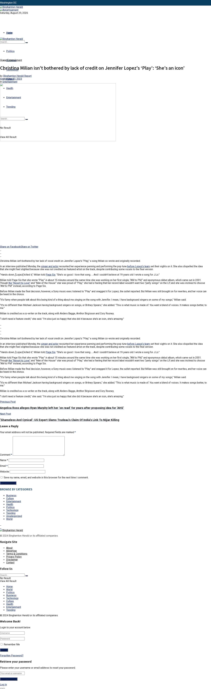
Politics (10, 51)
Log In (3, 684)
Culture (10, 498)
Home (9, 32)
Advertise (11, 550)
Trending (10, 513)
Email (4, 465)
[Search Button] (26, 42)
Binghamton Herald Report (17, 75)
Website (4, 471)
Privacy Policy (14, 556)
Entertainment (14, 60)
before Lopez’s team (138, 266)
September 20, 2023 (11, 78)
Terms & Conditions (16, 553)
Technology (12, 510)
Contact (10, 562)
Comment (6, 454)
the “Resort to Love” (19, 283)
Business (11, 495)
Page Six (50, 274)
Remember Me (12, 644)
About (9, 547)
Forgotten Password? (11, 655)
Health (9, 504)
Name (4, 460)
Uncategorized (14, 516)
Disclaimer (12, 559)
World (9, 519)
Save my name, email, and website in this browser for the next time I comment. (46, 477)
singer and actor (49, 266)
